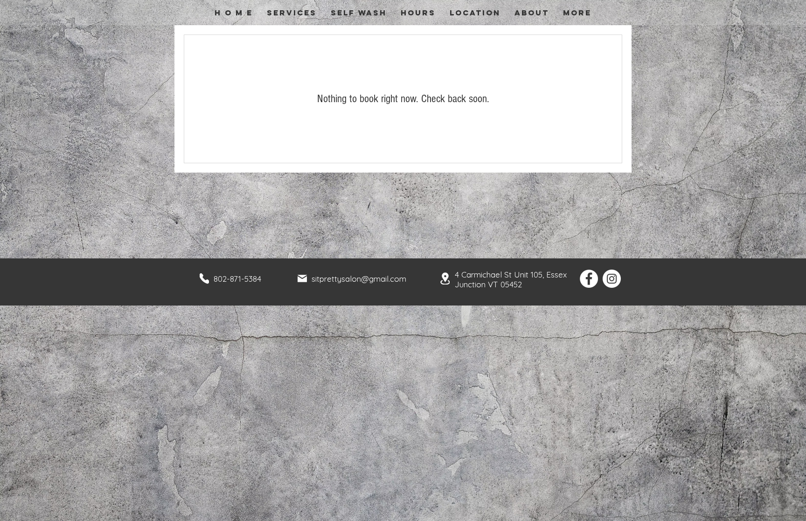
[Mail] (302, 278)
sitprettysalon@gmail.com (359, 279)
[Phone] (204, 278)
